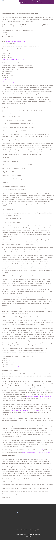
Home (17, 534)
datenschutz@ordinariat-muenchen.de (13, 59)
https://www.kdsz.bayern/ (9, 82)
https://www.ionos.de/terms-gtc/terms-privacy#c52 (25, 410)
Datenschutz (36, 534)
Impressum (23, 534)
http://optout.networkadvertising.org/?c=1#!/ (38, 396)
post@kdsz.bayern (7, 80)
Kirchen (28, 536)
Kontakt (30, 534)
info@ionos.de (39, 450)
